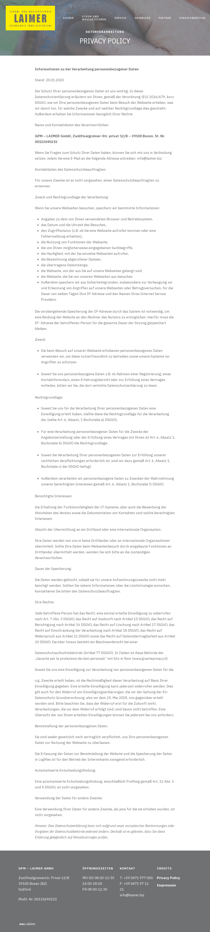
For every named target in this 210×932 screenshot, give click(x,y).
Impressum (166, 885)
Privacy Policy (168, 878)
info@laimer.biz (132, 895)
